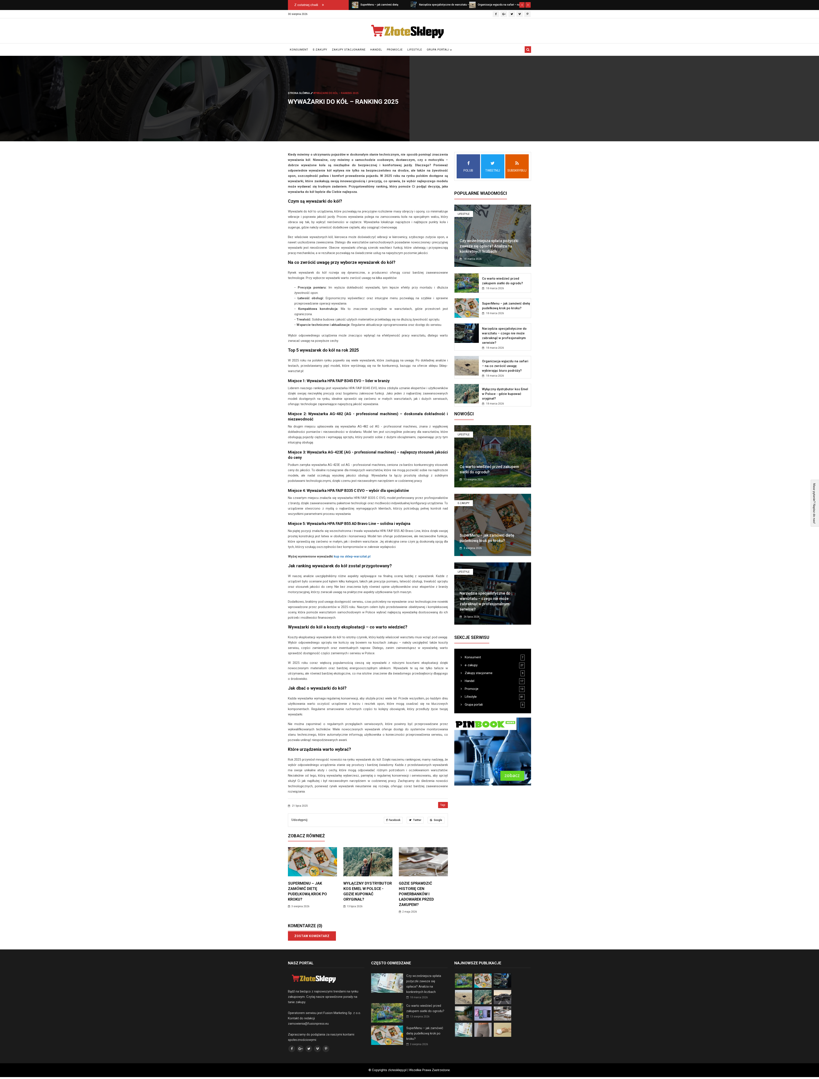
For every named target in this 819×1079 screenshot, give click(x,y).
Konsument (299, 49)
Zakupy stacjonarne (349, 49)
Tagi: (443, 804)
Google (437, 820)
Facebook (394, 820)
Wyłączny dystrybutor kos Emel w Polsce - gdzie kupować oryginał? (505, 393)
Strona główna (299, 92)
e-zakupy (320, 49)
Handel (376, 49)
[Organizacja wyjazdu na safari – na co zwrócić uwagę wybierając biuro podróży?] (414, 5)
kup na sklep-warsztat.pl (352, 556)
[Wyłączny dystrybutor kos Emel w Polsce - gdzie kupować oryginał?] (472, 5)
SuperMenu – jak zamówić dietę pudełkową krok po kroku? (424, 1033)
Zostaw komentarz (312, 936)
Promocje (395, 49)
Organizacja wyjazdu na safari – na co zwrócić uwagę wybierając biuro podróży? (505, 366)
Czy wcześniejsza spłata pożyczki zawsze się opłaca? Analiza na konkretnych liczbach (489, 246)
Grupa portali (438, 49)
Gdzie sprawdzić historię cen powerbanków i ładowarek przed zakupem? (416, 894)
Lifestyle (414, 49)
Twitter (416, 820)
